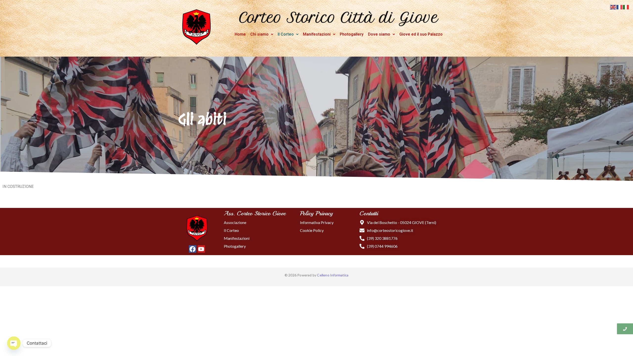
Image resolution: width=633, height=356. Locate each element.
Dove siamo (379, 34)
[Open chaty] (14, 343)
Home (240, 34)
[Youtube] (201, 249)
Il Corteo (286, 34)
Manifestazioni (317, 34)
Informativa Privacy (317, 222)
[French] (619, 6)
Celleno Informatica (332, 275)
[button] (261, 34)
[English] (613, 6)
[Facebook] (192, 249)
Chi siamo (259, 34)
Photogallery (351, 34)
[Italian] (626, 6)
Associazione (235, 222)
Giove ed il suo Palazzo (421, 34)
